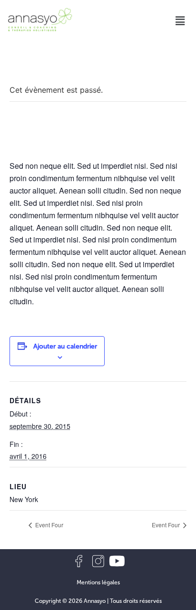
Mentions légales (98, 582)
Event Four (48, 525)
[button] (180, 21)
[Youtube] (117, 561)
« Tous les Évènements (51, 66)
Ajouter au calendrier (65, 346)
